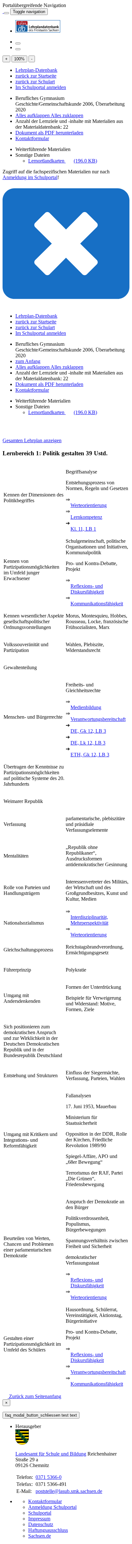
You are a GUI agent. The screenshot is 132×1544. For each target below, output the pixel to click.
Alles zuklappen (67, 115)
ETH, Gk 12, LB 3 (89, 754)
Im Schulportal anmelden (40, 87)
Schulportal (39, 1513)
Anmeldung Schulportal (52, 1507)
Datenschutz (40, 1524)
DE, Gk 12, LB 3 (88, 731)
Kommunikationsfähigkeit (96, 603)
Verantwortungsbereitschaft (98, 719)
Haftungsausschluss (48, 1530)
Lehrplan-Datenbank (36, 70)
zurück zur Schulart (35, 81)
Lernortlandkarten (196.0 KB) (62, 160)
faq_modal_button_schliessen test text (41, 1415)
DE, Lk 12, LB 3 (87, 743)
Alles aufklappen (33, 115)
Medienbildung (85, 707)
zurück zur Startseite (35, 76)
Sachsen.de (39, 1536)
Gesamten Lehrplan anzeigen (32, 440)
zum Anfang (27, 361)
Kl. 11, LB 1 (83, 529)
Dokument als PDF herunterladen (49, 132)
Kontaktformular (32, 138)
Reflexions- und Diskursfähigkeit (87, 588)
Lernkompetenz (86, 517)
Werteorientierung (88, 505)
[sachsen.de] (3, 11)
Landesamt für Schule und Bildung (50, 1454)
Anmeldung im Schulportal (30, 177)
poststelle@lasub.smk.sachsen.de (69, 1491)
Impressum (39, 1518)
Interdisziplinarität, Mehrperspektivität (89, 920)
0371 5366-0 (49, 1477)
